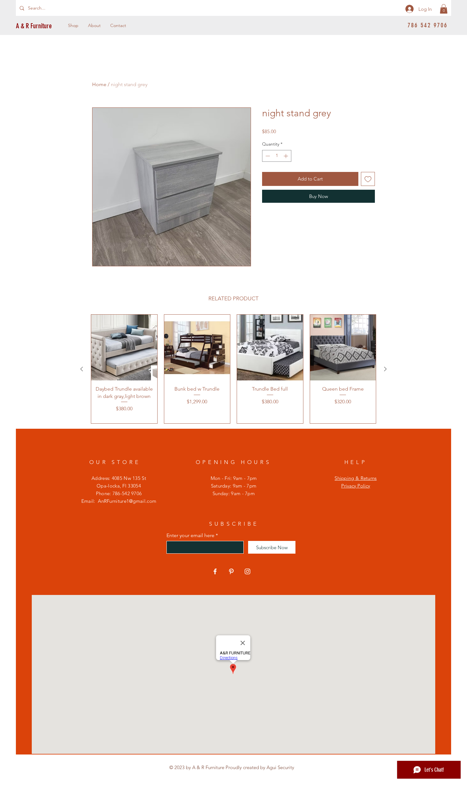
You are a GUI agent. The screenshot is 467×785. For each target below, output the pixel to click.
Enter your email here (190, 535)
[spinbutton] (276, 155)
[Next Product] (385, 369)
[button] (444, 9)
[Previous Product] (81, 369)
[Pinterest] (231, 571)
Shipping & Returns (355, 478)
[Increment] (286, 155)
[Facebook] (215, 571)
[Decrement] (267, 155)
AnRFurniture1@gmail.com (127, 501)
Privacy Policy (355, 486)
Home (99, 84)
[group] (233, 369)
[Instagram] (247, 571)
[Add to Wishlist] (368, 179)
